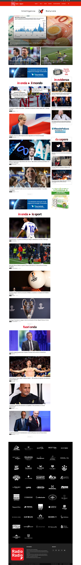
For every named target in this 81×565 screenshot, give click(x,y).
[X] (67, 1)
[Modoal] (52, 487)
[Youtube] (69, 1)
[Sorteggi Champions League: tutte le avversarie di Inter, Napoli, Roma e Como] (29, 308)
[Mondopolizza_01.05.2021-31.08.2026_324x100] (60, 133)
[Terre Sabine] (64, 527)
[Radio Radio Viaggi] (64, 507)
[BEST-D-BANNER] (60, 210)
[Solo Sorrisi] (64, 517)
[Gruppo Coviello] (28, 477)
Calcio (10, 268)
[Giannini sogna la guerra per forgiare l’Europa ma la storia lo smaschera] (29, 340)
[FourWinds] (28, 467)
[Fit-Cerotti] (16, 467)
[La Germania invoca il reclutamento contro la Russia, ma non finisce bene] (29, 421)
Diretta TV (20, 0)
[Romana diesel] (16, 517)
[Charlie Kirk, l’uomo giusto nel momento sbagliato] (61, 101)
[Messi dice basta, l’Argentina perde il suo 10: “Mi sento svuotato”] (24, 56)
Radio (36, 3)
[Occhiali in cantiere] (28, 497)
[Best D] (52, 448)
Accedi (12, 0)
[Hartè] (40, 477)
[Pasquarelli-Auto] (16, 507)
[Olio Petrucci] (64, 497)
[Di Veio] (52, 457)
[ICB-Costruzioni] (52, 477)
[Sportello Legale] (40, 527)
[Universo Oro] (16, 536)
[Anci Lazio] (16, 448)
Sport (45, 3)
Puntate (50, 3)
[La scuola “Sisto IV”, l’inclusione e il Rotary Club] (61, 161)
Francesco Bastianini (15, 268)
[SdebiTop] (40, 517)
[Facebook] (62, 1)
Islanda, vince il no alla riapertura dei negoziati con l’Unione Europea (26, 135)
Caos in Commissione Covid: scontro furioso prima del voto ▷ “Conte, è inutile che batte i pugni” (61, 94)
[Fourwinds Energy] (40, 467)
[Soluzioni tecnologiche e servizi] (16, 527)
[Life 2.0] (16, 487)
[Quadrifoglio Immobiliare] (52, 507)
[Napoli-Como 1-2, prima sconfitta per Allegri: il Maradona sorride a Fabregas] (29, 228)
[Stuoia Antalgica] (52, 527)
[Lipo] (28, 487)
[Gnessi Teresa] (16, 477)
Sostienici (64, 3)
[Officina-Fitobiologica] (52, 497)
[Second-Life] (52, 517)
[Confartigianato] (40, 457)
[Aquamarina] (28, 448)
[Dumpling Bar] (64, 457)
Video (10, 164)
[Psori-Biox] (40, 507)
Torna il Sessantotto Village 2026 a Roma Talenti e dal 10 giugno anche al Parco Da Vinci (61, 181)
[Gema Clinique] (52, 467)
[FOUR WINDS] (28, 78)
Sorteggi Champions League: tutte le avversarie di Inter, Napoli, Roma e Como (29, 320)
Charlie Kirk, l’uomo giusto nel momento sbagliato (61, 107)
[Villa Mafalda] (28, 536)
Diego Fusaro (13, 353)
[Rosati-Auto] (28, 517)
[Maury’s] (40, 487)
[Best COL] (40, 448)
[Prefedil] (28, 507)
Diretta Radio (16, 0)
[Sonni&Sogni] (28, 527)
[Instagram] (63, 1)
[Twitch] (65, 1)
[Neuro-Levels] (16, 497)
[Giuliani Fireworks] (64, 467)
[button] (68, 3)
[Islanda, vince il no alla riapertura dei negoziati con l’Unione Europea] (29, 124)
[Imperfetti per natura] (64, 477)
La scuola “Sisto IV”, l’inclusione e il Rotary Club (61, 167)
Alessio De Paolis (14, 164)
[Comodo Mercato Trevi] (28, 457)
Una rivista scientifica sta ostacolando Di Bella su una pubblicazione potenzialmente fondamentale (61, 122)
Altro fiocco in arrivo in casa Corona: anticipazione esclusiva (61, 153)
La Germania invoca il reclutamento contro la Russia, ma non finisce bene (28, 433)
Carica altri (29, 194)
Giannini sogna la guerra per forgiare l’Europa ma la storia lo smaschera (27, 352)
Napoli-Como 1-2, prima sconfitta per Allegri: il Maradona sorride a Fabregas (28, 239)
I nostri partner (56, 3)
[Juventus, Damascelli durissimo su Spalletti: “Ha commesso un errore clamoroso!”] (29, 394)
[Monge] (64, 487)
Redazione (11, 44)
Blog (10, 353)
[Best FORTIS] (64, 448)
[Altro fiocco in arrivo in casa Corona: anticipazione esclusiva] (61, 147)
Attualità (11, 111)
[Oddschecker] (40, 497)
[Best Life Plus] (16, 457)
